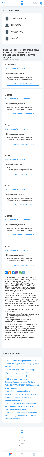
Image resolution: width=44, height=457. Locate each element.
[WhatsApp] (20, 272)
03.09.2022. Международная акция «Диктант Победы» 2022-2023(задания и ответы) (22, 364)
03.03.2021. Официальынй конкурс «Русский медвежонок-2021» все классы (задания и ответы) (20, 406)
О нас (22, 437)
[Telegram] (23, 272)
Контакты (22, 440)
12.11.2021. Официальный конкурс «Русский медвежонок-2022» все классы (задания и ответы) (20, 373)
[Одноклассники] (9, 272)
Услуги (22, 443)
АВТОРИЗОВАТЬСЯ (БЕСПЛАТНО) (23, 83)
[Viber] (16, 272)
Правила (22, 446)
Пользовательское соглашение (22, 449)
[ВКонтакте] (6, 272)
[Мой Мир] (13, 272)
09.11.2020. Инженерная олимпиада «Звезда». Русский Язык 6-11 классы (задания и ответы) (21, 416)
